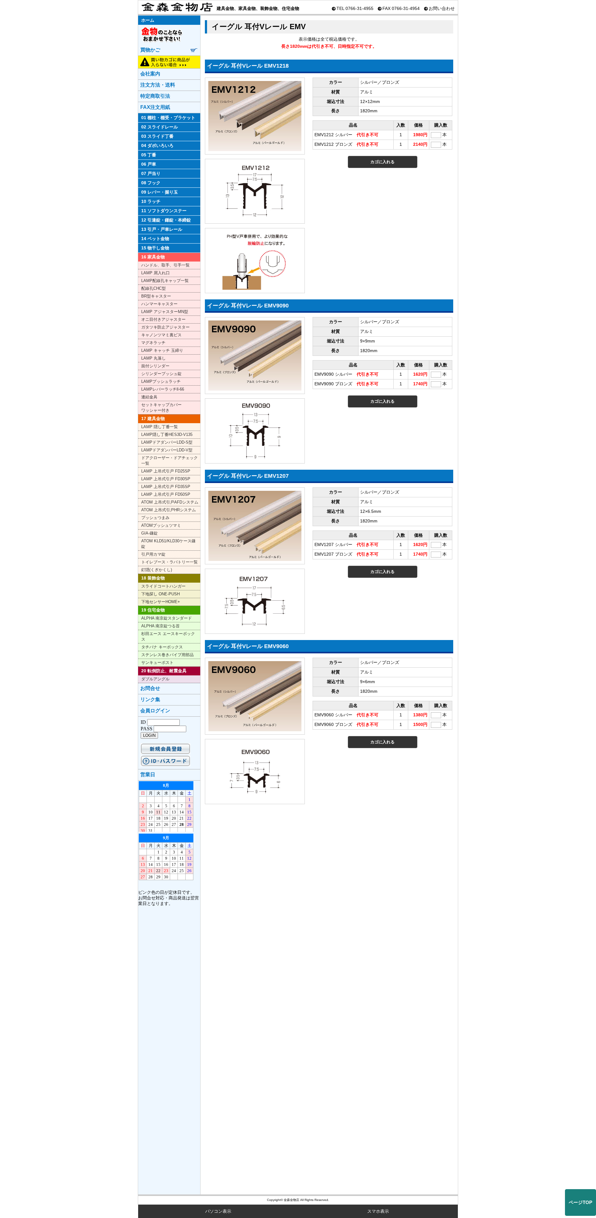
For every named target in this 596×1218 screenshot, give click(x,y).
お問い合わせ (442, 8)
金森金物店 (176, 7)
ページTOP (580, 1202)
